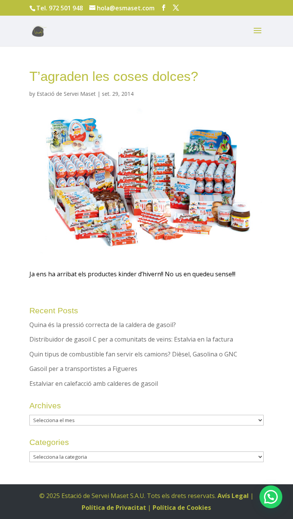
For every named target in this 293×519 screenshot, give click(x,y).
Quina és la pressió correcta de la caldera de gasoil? (102, 325)
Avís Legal (233, 496)
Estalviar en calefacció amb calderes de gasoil (93, 383)
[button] (270, 496)
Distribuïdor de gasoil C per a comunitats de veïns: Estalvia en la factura (131, 339)
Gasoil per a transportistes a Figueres (83, 368)
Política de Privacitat (114, 507)
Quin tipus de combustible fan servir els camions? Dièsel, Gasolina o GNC (133, 354)
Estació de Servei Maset (66, 93)
